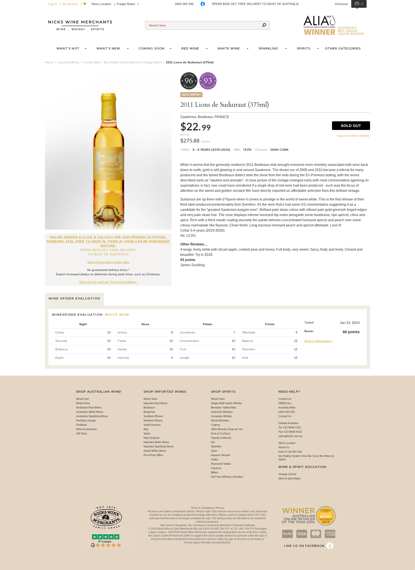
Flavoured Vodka (221, 463)
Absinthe (216, 446)
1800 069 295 (184, 4)
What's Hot (68, 48)
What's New (83, 403)
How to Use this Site (290, 451)
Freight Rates (126, 4)
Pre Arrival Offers (153, 455)
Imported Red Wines (156, 403)
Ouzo (214, 450)
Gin (213, 442)
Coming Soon (151, 48)
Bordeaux (149, 407)
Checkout (341, 4)
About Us (283, 447)
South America (152, 424)
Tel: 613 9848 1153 (289, 427)
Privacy (220, 507)
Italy (146, 429)
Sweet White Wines (155, 450)
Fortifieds (81, 424)
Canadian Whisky (221, 416)
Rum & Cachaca (220, 433)
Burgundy (149, 411)
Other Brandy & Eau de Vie (227, 429)
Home (49, 62)
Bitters (214, 472)
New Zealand (151, 437)
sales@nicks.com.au (290, 436)
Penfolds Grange (86, 420)
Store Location (101, 4)
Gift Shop (81, 433)
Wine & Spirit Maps (289, 478)
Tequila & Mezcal (221, 437)
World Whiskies (220, 420)
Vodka (214, 459)
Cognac (215, 424)
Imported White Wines (156, 442)
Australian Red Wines (89, 407)
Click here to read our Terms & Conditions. (108, 282)
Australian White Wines (89, 411)
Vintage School (287, 474)
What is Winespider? (318, 341)
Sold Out (351, 125)
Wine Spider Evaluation (74, 298)
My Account (70, 4)
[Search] (264, 25)
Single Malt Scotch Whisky (226, 403)
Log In (53, 4)
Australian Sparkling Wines (92, 416)
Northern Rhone (153, 420)
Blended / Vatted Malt (223, 407)
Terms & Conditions (202, 507)
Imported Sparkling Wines (159, 446)
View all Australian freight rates (108, 262)
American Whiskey (222, 411)
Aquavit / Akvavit (220, 455)
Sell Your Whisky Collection (227, 476)
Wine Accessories (86, 429)
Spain (147, 433)
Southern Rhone (153, 416)
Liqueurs (216, 468)
